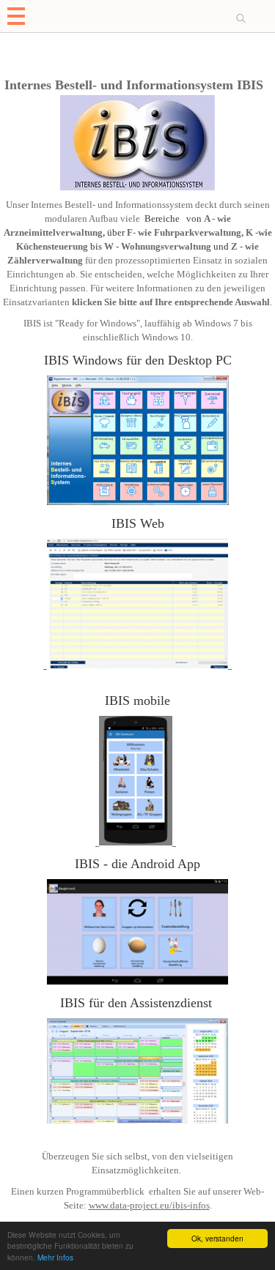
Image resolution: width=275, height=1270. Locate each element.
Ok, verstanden (217, 1238)
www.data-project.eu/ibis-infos (149, 1205)
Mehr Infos (55, 1257)
